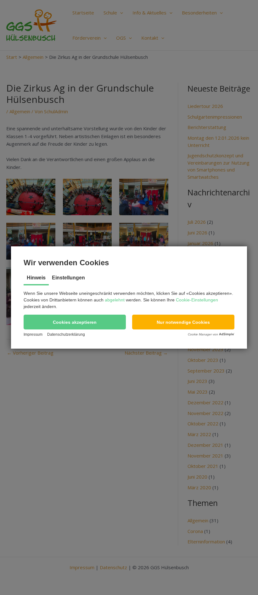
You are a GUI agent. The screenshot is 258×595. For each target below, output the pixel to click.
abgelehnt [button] (115, 299)
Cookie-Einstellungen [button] (197, 299)
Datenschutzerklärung (66, 334)
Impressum (33, 334)
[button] (75, 322)
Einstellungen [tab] (68, 277)
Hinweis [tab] (36, 277)
